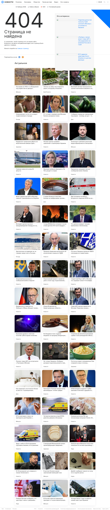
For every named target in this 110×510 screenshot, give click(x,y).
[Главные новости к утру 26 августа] (27, 163)
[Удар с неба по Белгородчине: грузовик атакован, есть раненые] (27, 438)
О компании (8, 508)
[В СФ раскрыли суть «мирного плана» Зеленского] (27, 465)
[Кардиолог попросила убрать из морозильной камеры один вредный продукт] (27, 136)
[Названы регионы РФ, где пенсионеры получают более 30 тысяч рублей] (82, 410)
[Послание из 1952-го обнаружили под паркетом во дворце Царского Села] (27, 81)
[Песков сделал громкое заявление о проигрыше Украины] (55, 136)
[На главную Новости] (8, 2)
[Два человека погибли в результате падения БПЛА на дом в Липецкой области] (82, 191)
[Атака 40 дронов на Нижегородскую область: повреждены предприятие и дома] (55, 300)
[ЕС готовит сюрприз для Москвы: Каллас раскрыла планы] (55, 108)
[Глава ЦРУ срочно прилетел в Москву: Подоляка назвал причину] (82, 300)
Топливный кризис (55, 7)
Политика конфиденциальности (68, 508)
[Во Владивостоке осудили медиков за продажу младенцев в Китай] (55, 328)
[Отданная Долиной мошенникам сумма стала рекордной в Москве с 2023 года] (82, 328)
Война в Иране (34, 7)
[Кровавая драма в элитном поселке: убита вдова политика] (27, 328)
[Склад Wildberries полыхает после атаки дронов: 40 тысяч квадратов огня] (55, 218)
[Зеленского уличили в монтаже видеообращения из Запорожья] (82, 136)
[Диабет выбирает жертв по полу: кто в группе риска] (82, 465)
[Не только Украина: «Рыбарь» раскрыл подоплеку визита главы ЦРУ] (55, 355)
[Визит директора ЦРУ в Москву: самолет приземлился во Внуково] (27, 191)
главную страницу (23, 48)
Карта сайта (105, 508)
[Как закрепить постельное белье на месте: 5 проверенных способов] (27, 383)
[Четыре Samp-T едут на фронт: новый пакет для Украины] (82, 493)
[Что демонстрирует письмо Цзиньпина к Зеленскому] (82, 218)
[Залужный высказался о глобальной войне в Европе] (27, 273)
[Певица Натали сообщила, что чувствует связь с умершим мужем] (27, 493)
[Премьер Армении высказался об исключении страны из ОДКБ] (55, 245)
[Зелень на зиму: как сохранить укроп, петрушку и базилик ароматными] (55, 81)
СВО (44, 7)
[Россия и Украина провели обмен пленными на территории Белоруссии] (82, 245)
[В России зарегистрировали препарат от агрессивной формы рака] (55, 493)
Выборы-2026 (22, 7)
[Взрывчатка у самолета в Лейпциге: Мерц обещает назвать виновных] (27, 300)
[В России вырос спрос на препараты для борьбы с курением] (27, 410)
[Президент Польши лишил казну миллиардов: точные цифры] (55, 383)
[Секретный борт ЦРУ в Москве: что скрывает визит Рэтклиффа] (82, 273)
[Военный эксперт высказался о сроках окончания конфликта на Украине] (82, 81)
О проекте (40, 508)
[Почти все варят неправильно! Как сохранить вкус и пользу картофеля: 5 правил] (82, 355)
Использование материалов (85, 508)
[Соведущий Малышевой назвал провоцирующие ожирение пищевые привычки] (55, 438)
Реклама (15, 508)
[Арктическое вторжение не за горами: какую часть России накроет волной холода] (27, 245)
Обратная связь (97, 508)
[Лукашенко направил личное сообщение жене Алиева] (82, 163)
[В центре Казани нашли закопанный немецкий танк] (55, 465)
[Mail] (2, 2)
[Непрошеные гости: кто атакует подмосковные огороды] (27, 108)
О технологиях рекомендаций (51, 508)
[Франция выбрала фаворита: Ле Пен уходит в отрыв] (55, 163)
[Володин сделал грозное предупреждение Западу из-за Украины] (27, 218)
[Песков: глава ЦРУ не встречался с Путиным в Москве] (27, 355)
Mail (3, 508)
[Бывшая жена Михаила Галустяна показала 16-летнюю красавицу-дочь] (82, 438)
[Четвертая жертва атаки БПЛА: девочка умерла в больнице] (55, 410)
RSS (35, 508)
